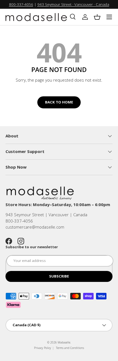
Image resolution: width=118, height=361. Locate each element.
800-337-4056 (21, 4)
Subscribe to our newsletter (31, 246)
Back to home (59, 102)
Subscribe (59, 276)
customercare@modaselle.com (34, 227)
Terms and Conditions (70, 348)
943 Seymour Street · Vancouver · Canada (73, 4)
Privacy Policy (42, 348)
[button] (97, 17)
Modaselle (64, 342)
